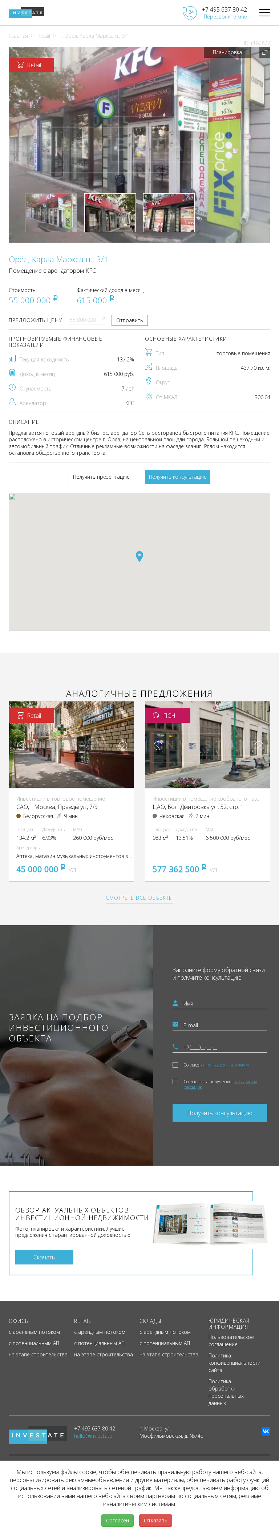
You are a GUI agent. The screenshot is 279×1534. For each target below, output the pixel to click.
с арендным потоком (34, 1331)
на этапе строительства (38, 1354)
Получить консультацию (178, 476)
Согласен (216, 1065)
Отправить (129, 320)
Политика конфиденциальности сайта (234, 1362)
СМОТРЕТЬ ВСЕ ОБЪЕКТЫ (139, 897)
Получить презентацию (101, 476)
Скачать (44, 1257)
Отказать (155, 1520)
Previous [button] (21, 745)
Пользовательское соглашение (231, 1340)
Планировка (227, 52)
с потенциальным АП (34, 1343)
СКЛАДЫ (151, 1321)
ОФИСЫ (19, 1321)
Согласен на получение (220, 1084)
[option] (139, 145)
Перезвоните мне (225, 16)
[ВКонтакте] (266, 1431)
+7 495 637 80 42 (224, 9)
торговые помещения (243, 353)
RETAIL (83, 1321)
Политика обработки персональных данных (226, 1392)
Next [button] (122, 745)
